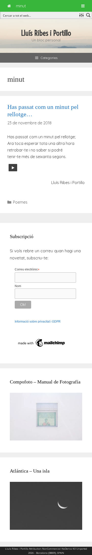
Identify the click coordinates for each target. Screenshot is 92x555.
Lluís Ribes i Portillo (46, 33)
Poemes (20, 202)
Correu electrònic (27, 270)
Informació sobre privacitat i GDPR (38, 321)
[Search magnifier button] (88, 15)
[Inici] (9, 6)
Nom (18, 286)
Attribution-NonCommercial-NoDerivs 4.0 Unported (58, 548)
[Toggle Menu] (83, 6)
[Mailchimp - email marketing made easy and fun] (42, 347)
